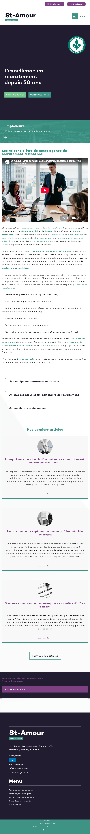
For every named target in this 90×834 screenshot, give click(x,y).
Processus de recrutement (21, 797)
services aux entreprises (69, 238)
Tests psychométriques (20, 794)
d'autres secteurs (39, 241)
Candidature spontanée (20, 801)
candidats (22, 268)
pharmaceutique (43, 238)
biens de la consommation (16, 238)
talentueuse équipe (51, 345)
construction (57, 234)
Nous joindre (15, 755)
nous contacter (27, 359)
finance (6, 244)
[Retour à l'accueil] (20, 16)
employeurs (8, 268)
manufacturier (75, 234)
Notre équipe (15, 804)
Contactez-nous (39, 95)
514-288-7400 (16, 764)
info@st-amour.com (18, 768)
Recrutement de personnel (21, 790)
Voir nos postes (15, 95)
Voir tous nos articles (45, 655)
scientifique (8, 241)
